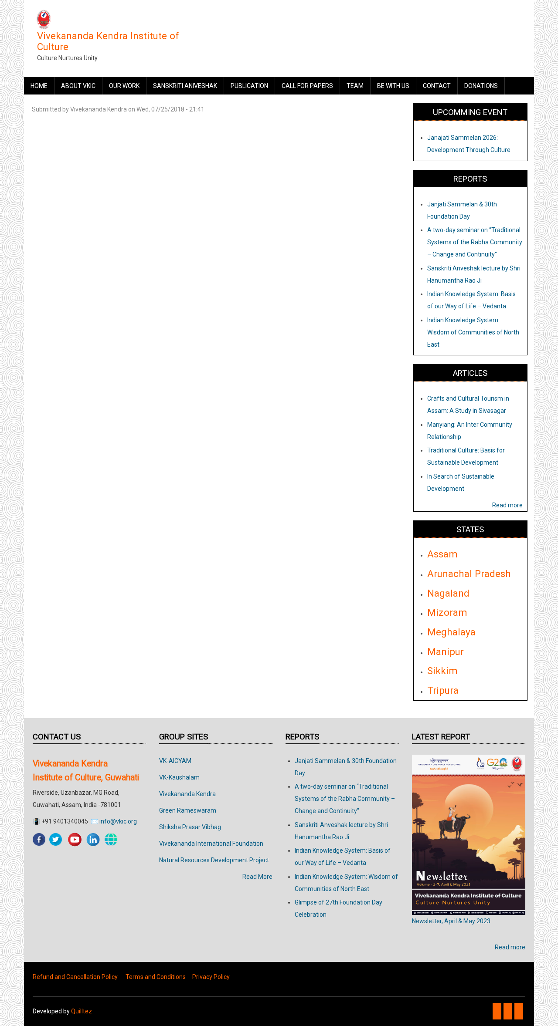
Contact (437, 85)
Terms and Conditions (156, 976)
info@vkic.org (118, 821)
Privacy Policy (211, 976)
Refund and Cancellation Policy (75, 976)
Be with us (393, 85)
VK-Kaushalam (179, 777)
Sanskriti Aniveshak (185, 85)
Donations (481, 85)
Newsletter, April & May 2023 (451, 921)
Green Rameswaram (187, 810)
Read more (507, 505)
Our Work (124, 85)
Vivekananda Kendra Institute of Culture (108, 41)
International (213, 843)
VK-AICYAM (175, 760)
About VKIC (78, 85)
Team (355, 85)
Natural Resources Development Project (214, 860)
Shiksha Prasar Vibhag (190, 827)
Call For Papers (307, 85)
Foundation (247, 843)
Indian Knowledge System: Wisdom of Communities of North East (473, 332)
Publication (249, 85)
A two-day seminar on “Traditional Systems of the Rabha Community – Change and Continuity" (474, 242)
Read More (257, 876)
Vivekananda (177, 843)
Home (39, 85)
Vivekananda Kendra (187, 793)
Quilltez (81, 1011)
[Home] (43, 19)
